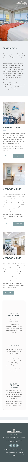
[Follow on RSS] (17, 445)
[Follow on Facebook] (10, 445)
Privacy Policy (12, 449)
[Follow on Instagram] (14, 445)
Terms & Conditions (20, 449)
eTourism (14, 455)
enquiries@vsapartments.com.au (15, 440)
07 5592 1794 (15, 441)
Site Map (6, 449)
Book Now (19, 156)
